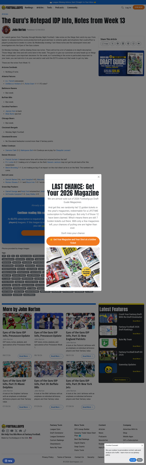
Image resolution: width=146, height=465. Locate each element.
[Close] (142, 445)
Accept (132, 460)
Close (140, 460)
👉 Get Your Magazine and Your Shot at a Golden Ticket (73, 241)
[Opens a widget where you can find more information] (8, 461)
